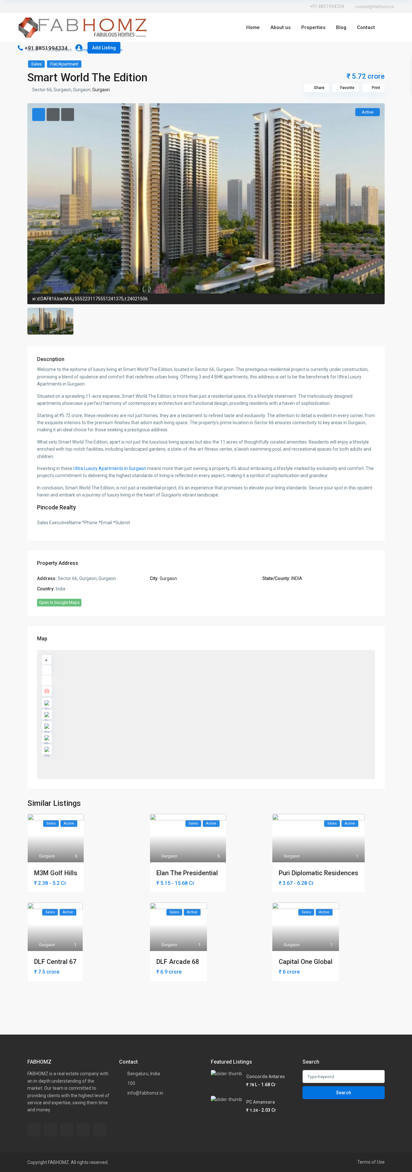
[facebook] (22, 6)
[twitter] (31, 6)
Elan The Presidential (188, 873)
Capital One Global (305, 962)
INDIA (296, 578)
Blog (341, 27)
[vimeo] (83, 1130)
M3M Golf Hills (55, 873)
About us (280, 27)
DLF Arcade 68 (178, 962)
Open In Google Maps (59, 602)
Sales (36, 64)
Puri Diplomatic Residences (318, 873)
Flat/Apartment (64, 64)
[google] (40, 6)
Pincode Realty (56, 507)
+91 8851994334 (327, 6)
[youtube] (58, 6)
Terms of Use (371, 1162)
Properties (313, 27)
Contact (366, 27)
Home (253, 27)
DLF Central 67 (55, 962)
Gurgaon (101, 89)
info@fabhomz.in (145, 1093)
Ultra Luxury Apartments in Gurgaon (109, 468)
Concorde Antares (265, 1076)
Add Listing (104, 47)
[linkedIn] (49, 6)
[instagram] (67, 6)
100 (131, 1083)
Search (343, 1092)
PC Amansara (260, 1102)
